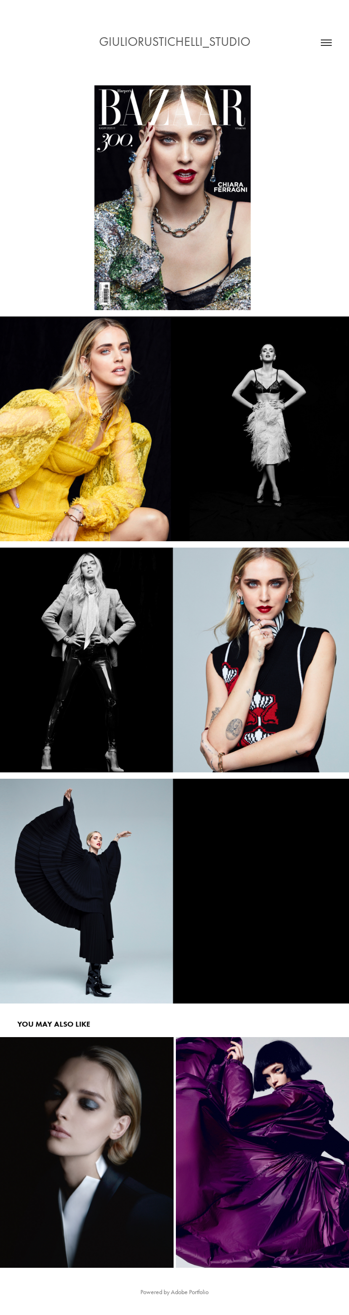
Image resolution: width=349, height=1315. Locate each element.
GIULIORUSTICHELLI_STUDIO (174, 41)
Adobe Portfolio (190, 1292)
